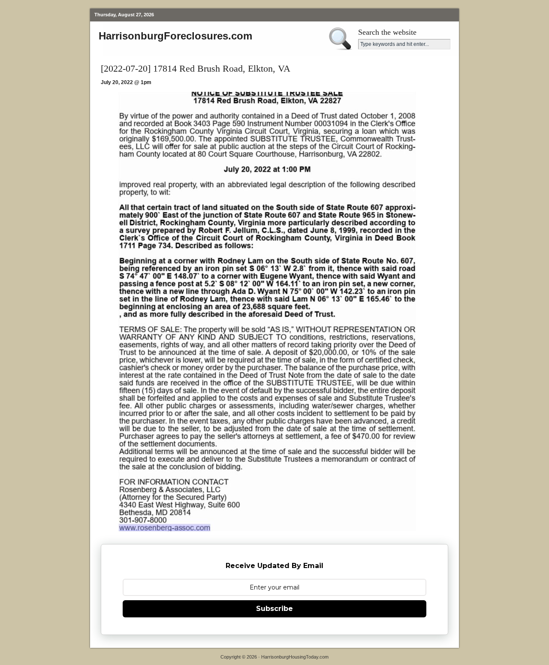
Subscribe (274, 609)
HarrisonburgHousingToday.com (295, 656)
